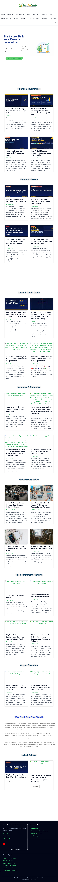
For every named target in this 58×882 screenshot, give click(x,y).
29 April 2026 (9, 319)
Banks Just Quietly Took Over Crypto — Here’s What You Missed (16, 687)
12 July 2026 (35, 643)
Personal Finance (20, 14)
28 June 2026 (35, 692)
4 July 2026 (9, 692)
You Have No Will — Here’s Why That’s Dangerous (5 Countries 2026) (41, 451)
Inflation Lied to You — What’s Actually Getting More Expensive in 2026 (41, 241)
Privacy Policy (34, 828)
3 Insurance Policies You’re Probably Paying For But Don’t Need (15, 409)
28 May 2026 (9, 414)
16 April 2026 (35, 363)
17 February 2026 (10, 509)
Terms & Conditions (36, 833)
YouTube (53, 18)
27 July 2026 (35, 599)
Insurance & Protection (46, 14)
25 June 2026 (35, 246)
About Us (5, 833)
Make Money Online (6, 18)
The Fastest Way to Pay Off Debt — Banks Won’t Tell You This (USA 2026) (16, 359)
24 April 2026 (35, 321)
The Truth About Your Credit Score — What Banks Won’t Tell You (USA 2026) (41, 359)
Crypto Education (34, 18)
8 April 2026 (9, 157)
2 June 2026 (9, 115)
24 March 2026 (35, 157)
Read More (10, 781)
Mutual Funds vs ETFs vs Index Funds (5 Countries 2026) (15, 153)
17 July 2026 (9, 641)
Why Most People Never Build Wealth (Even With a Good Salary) (40, 201)
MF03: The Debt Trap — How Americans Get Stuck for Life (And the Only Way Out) (16, 314)
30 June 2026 (9, 248)
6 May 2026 (34, 117)
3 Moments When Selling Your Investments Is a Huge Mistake (16, 111)
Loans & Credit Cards (32, 14)
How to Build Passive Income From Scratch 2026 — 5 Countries (41, 153)
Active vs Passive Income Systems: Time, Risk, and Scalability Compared (15, 505)
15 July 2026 (35, 206)
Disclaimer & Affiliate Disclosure (39, 831)
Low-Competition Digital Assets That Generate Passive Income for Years (40, 505)
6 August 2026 (10, 600)
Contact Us (6, 836)
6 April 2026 (35, 456)
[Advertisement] (29, 76)
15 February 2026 (10, 553)
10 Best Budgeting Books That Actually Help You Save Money (16, 548)
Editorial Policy (7, 838)
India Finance (45, 18)
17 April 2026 (9, 363)
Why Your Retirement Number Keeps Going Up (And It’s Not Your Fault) (15, 637)
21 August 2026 (10, 204)
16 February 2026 (36, 509)
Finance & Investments (7, 14)
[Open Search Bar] (56, 23)
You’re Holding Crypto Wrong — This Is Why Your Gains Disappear (41, 687)
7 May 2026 (34, 416)
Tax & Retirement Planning (20, 18)
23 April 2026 (9, 458)
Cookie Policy (34, 836)
